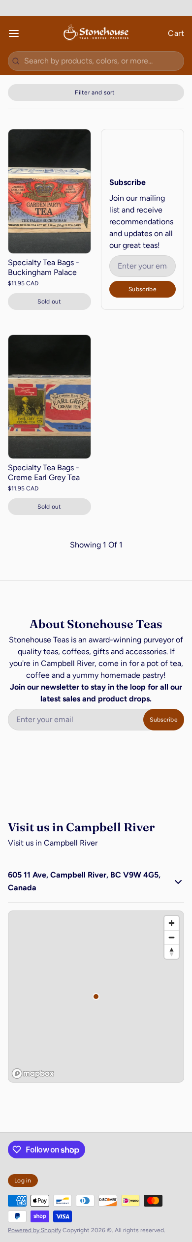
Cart (176, 33)
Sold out (49, 301)
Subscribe (142, 289)
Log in (23, 1180)
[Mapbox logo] (33, 1073)
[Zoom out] (171, 937)
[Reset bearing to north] (171, 951)
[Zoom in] (171, 923)
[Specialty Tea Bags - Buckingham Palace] (49, 191)
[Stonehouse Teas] (96, 33)
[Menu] (18, 33)
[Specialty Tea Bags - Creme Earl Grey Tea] (49, 396)
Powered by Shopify (34, 1230)
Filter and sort (95, 92)
